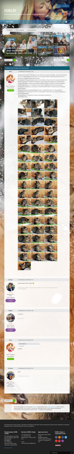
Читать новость (37, 242)
